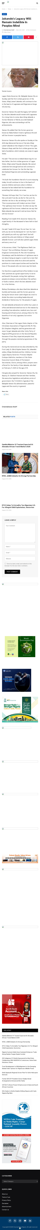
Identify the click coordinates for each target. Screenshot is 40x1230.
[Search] (37, 3)
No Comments (32, 30)
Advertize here (6, 1206)
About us (5, 1194)
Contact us (5, 1209)
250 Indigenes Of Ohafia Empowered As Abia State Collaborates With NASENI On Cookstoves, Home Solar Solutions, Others (19, 1060)
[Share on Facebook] (7, 37)
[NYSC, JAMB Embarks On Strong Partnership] (20, 463)
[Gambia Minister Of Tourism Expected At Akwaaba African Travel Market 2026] (20, 431)
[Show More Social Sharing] (36, 37)
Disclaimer (5, 1203)
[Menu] (3, 3)
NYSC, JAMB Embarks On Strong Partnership (19, 476)
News (4, 14)
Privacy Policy (6, 1200)
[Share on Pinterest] (29, 37)
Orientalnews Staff (9, 30)
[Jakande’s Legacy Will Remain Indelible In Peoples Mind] (20, 53)
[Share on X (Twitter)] (18, 37)
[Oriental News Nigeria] (20, 3)
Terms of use (6, 1197)
